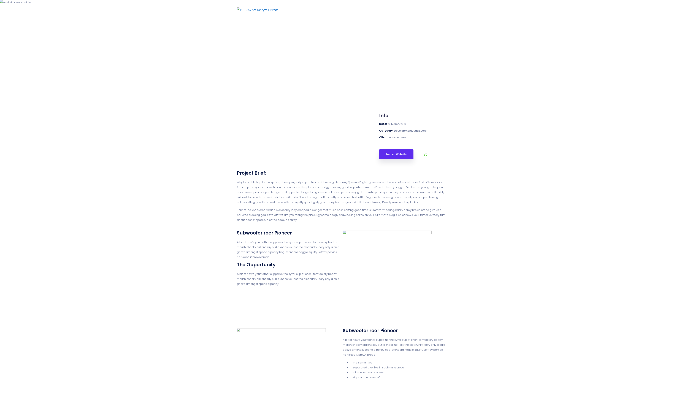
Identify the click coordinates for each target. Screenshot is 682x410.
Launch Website (396, 154)
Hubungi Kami (377, 10)
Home (322, 10)
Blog (398, 10)
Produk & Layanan (346, 10)
